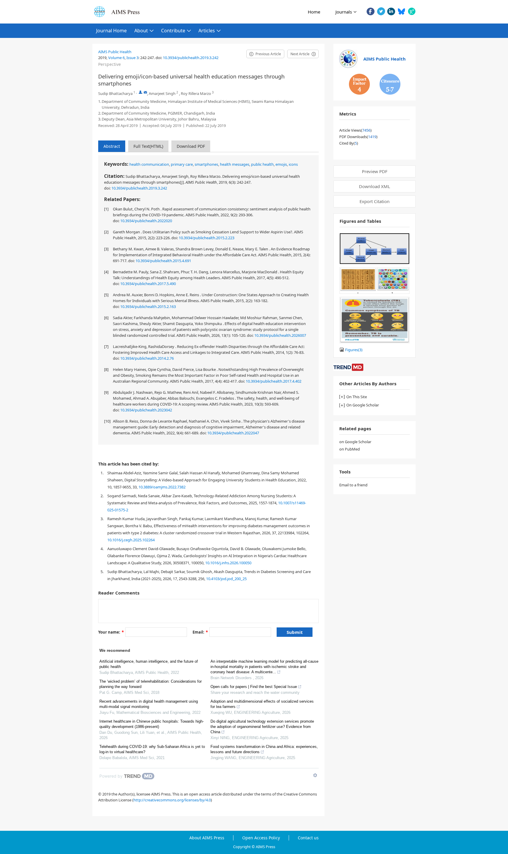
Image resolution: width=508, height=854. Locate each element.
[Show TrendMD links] (315, 775)
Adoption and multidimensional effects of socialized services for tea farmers (262, 704)
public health (262, 164)
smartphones (206, 164)
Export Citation (375, 201)
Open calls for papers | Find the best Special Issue (253, 686)
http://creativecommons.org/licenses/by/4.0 (172, 800)
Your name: (111, 632)
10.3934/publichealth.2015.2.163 (148, 306)
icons (293, 164)
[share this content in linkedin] (391, 11)
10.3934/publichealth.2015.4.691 (163, 260)
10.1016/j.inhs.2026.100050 (228, 562)
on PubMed (349, 449)
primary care (182, 164)
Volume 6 (116, 57)
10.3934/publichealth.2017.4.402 (273, 381)
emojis (281, 164)
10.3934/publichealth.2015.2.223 (206, 237)
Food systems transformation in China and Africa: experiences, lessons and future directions (264, 749)
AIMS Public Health (114, 51)
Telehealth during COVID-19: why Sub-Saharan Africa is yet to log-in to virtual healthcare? (152, 749)
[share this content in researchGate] (412, 11)
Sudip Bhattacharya (115, 93)
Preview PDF (374, 171)
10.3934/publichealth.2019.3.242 (190, 57)
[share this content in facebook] (371, 11)
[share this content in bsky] (401, 11)
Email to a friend (353, 485)
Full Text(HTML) (148, 146)
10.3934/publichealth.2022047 (233, 433)
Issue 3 (132, 57)
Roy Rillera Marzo (196, 93)
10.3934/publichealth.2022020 (146, 220)
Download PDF (191, 146)
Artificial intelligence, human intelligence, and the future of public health (148, 664)
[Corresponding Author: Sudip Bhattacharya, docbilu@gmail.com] (140, 92)
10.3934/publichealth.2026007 (280, 335)
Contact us (308, 837)
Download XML (374, 186)
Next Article (300, 53)
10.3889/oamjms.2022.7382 (162, 487)
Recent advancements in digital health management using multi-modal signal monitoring (148, 704)
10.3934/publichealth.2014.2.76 (147, 358)
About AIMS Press (206, 837)
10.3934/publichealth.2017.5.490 (148, 283)
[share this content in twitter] (381, 11)
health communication (149, 164)
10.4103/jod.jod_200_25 (226, 578)
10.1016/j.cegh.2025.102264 (131, 539)
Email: (200, 632)
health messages (234, 164)
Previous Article (268, 53)
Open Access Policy (261, 837)
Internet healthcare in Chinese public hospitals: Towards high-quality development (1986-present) (151, 724)
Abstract (111, 146)
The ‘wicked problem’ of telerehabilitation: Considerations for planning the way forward (150, 684)
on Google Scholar (355, 441)
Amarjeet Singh (162, 93)
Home (314, 12)
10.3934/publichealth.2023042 (146, 410)
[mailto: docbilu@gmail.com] (145, 92)
